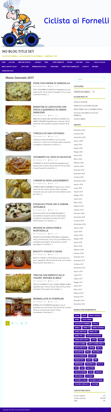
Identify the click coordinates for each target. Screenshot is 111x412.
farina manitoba (80, 331)
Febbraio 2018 (79, 250)
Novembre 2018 (79, 217)
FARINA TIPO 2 (79, 335)
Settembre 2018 (80, 224)
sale (82, 368)
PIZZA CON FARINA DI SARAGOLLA (51, 83)
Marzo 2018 (78, 246)
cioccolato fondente (82, 323)
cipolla (95, 323)
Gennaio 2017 (79, 297)
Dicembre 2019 (79, 170)
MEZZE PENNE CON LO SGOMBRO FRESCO (88, 109)
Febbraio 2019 (79, 206)
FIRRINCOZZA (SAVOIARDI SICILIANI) (86, 106)
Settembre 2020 (80, 137)
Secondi (69, 62)
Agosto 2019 (78, 184)
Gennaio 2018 (79, 253)
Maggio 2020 (78, 152)
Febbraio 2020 (79, 163)
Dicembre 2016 (79, 300)
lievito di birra (80, 344)
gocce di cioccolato (94, 335)
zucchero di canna (96, 380)
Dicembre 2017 (79, 257)
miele (88, 352)
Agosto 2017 (78, 271)
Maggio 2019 (78, 195)
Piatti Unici (25, 66)
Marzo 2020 (78, 159)
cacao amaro (87, 319)
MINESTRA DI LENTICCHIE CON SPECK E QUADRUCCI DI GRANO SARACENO (49, 109)
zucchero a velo (81, 380)
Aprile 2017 (78, 286)
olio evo (92, 356)
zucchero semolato (82, 384)
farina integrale (98, 327)
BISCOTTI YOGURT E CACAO (47, 251)
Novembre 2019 (79, 174)
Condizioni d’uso (7, 71)
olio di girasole (80, 356)
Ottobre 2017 (79, 264)
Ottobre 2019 (79, 177)
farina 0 (77, 327)
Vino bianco (79, 376)
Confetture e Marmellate (70, 66)
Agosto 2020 (78, 141)
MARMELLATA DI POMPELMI (48, 298)
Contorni (79, 62)
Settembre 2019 (80, 181)
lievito (101, 339)
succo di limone (80, 372)
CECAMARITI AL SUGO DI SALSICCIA (52, 157)
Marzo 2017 (78, 289)
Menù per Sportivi (24, 62)
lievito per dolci (80, 348)
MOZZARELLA (97, 352)
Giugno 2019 (78, 192)
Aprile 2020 (78, 155)
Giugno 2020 (78, 148)
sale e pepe (90, 368)
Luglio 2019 (78, 188)
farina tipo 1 (93, 331)
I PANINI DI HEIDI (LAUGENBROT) (51, 180)
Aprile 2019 (78, 199)
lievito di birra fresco (96, 344)
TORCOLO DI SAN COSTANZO (48, 133)
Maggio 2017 (78, 282)
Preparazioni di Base (39, 66)
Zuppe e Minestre (58, 62)
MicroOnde (54, 66)
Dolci (87, 62)
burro (77, 319)
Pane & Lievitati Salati (9, 66)
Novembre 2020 (79, 130)
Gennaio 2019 (79, 210)
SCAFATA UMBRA (79, 119)
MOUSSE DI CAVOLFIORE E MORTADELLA (47, 229)
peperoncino (79, 364)
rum (76, 368)
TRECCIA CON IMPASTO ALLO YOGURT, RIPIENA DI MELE (48, 276)
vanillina (98, 372)
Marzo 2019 (78, 203)
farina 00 (86, 327)
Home (3, 62)
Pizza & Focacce (99, 62)
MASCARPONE (79, 352)
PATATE (89, 360)
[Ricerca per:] (89, 79)
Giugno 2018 (78, 235)
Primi (46, 62)
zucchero (89, 376)
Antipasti (38, 62)
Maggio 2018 (78, 239)
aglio (84, 315)
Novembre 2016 (79, 304)
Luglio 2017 (78, 275)
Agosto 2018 (78, 228)
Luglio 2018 (78, 232)
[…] (48, 94)
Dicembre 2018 (79, 213)
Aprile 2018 (78, 242)
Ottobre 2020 (79, 134)
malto (99, 348)
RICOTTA (100, 364)
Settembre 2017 (80, 268)
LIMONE (91, 348)
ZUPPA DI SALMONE (80, 102)
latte (94, 339)
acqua (77, 315)
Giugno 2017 (78, 279)
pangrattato (79, 360)
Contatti (85, 66)
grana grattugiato (82, 339)
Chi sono (12, 62)
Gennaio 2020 (79, 166)
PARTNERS (95, 66)
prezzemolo (90, 364)
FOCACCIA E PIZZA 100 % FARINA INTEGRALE (50, 205)
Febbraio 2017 (79, 293)
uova (90, 372)
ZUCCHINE (95, 384)
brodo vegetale (94, 315)
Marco (52, 86)
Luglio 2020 (78, 145)
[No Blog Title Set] (55, 46)
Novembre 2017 (79, 261)
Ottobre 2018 (79, 221)
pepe (95, 360)
